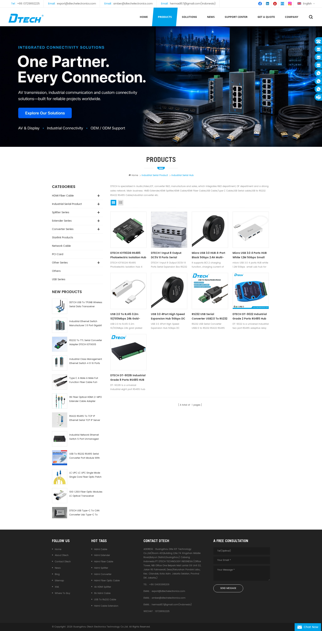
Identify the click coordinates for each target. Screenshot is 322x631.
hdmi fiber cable (103, 561)
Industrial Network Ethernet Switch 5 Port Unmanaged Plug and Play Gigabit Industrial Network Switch (84, 437)
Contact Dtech (63, 561)
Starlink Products (62, 237)
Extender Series (62, 221)
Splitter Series (60, 212)
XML (57, 587)
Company (291, 17)
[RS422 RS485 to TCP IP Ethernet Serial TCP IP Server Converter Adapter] (59, 420)
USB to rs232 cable (105, 599)
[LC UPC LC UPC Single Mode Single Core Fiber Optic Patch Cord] (59, 476)
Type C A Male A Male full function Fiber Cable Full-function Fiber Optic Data (83, 380)
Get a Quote (266, 17)
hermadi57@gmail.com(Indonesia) (193, 3)
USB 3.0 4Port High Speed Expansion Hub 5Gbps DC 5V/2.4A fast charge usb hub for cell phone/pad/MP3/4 (168, 316)
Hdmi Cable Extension (106, 606)
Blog (57, 574)
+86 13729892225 (28, 3)
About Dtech (62, 555)
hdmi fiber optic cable (107, 580)
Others (56, 271)
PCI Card (57, 254)
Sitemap (59, 580)
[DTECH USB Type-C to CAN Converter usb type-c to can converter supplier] (59, 512)
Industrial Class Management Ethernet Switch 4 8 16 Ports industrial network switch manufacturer (85, 361)
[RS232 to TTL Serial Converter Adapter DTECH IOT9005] (59, 344)
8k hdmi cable (102, 593)
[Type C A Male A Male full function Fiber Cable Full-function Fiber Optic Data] (59, 382)
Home (144, 17)
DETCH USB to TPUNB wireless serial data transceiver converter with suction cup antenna (85, 305)
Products (165, 17)
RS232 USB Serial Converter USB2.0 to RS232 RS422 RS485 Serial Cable (209, 316)
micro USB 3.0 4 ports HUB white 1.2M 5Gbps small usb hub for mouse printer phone (250, 255)
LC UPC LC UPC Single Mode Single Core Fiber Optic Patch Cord (85, 475)
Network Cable (61, 246)
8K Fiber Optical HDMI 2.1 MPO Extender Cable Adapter (85, 399)
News (58, 568)
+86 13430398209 (159, 584)
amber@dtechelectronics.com (133, 3)
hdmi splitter (101, 568)
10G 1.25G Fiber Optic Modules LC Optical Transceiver (85, 494)
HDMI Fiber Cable (63, 196)
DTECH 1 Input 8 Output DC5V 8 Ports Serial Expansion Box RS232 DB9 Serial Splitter (168, 255)
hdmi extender (102, 555)
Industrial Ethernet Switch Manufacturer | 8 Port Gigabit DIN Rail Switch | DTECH (85, 324)
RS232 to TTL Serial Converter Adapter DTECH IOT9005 (85, 342)
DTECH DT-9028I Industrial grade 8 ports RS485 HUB (128, 377)
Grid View (113, 202)
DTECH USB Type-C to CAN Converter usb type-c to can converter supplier (84, 513)
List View (120, 202)
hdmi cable (100, 549)
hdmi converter (102, 574)
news (211, 17)
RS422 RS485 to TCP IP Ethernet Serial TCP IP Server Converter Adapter (84, 418)
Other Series (60, 263)
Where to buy (62, 593)
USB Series (58, 279)
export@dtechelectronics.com (76, 3)
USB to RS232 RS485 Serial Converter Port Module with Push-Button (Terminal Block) (84, 456)
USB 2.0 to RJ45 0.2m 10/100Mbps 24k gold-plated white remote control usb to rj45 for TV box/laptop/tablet (128, 316)
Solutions (189, 17)
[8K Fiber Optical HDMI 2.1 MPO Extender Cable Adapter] (59, 401)
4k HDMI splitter (102, 587)
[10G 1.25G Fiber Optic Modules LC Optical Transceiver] (59, 495)
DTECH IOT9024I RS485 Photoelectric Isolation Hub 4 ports (128, 255)
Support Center (236, 17)
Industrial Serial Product (67, 204)
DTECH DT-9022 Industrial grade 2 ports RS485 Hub (250, 316)
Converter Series (62, 229)
